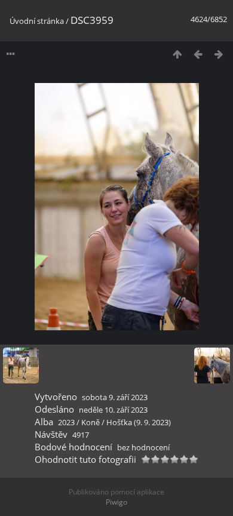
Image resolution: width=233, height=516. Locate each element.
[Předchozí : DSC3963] (198, 54)
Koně (90, 422)
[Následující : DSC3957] (219, 54)
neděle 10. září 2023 (113, 409)
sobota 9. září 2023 (115, 397)
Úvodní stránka (37, 21)
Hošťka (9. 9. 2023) (138, 422)
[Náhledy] (177, 54)
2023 (66, 422)
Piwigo (116, 502)
